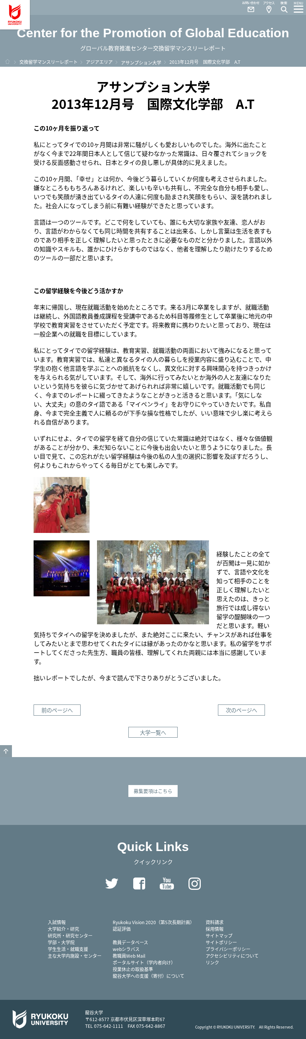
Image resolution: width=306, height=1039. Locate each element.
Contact (247, 7)
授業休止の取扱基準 (133, 969)
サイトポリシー (221, 942)
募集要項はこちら (153, 790)
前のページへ (57, 710)
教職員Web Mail (129, 955)
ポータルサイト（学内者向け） (144, 962)
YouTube (166, 883)
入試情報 (57, 922)
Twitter (111, 883)
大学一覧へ (153, 732)
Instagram (194, 883)
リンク (212, 962)
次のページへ (241, 710)
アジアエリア (99, 62)
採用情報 (215, 929)
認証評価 (122, 929)
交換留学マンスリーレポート (48, 62)
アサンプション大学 (141, 62)
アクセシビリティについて (232, 955)
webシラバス (126, 949)
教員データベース (130, 942)
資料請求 (215, 922)
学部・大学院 (61, 942)
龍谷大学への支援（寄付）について (148, 976)
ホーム (7, 61)
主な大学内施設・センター (75, 955)
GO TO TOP (6, 751)
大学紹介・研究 (63, 929)
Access (268, 7)
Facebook (139, 883)
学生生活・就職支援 (68, 949)
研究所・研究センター (70, 935)
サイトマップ (219, 935)
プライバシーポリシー (228, 949)
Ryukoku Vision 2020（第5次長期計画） (153, 922)
